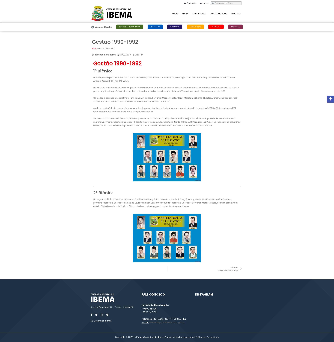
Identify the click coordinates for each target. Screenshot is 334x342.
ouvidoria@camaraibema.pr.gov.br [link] (167, 322)
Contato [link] (235, 14)
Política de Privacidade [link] (207, 337)
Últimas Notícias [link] (218, 14)
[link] (330, 99)
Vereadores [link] (199, 14)
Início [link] (175, 14)
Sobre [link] (185, 14)
